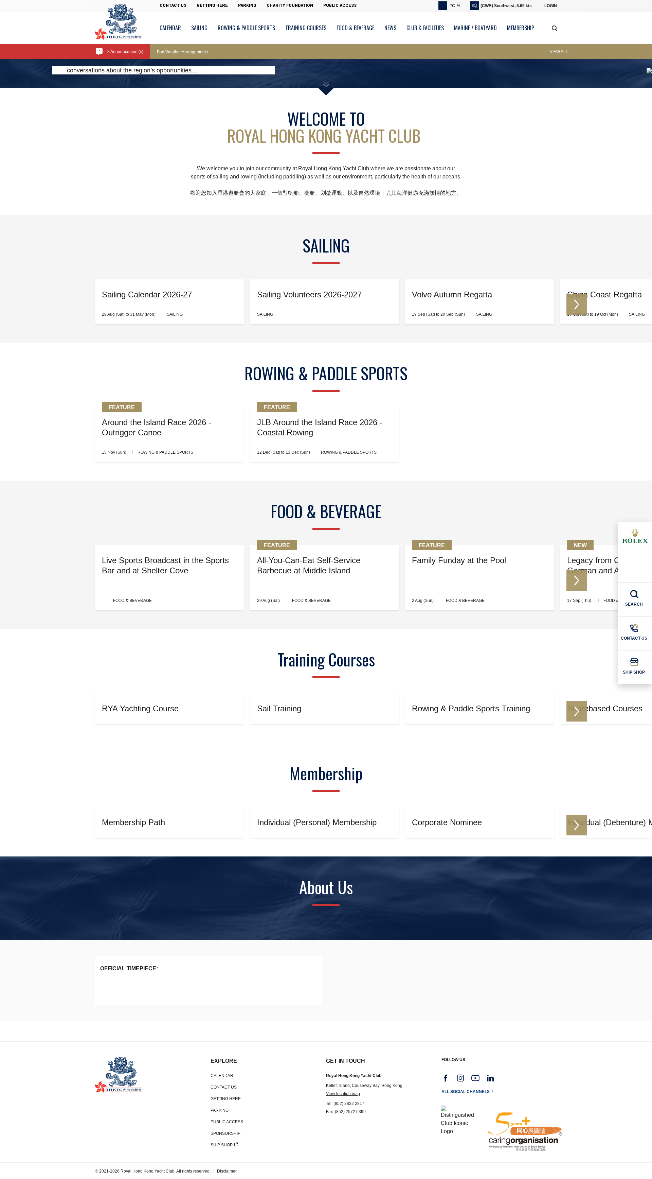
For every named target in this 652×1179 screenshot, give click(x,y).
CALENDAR (222, 1075)
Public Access (340, 5)
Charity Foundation (290, 5)
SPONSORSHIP (225, 1133)
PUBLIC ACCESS (227, 1122)
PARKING (220, 1110)
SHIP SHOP (222, 1145)
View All (559, 51)
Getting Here (212, 5)
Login (550, 5)
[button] (576, 304)
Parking (247, 5)
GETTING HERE (226, 1098)
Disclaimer (227, 1171)
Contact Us (173, 5)
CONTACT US (224, 1087)
